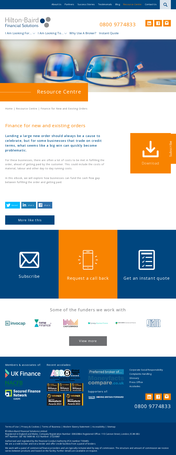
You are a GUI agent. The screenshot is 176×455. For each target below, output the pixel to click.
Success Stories (86, 4)
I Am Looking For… (18, 33)
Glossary (134, 378)
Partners (69, 4)
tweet (15, 205)
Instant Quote (109, 33)
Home (9, 108)
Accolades (134, 386)
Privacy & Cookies (30, 426)
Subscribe (170, 149)
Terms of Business (51, 426)
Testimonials (105, 4)
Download (150, 163)
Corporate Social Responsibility (146, 369)
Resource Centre (132, 4)
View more (88, 341)
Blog (117, 4)
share (31, 205)
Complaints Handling (140, 373)
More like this (30, 220)
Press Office (136, 382)
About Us (57, 4)
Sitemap (111, 426)
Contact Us (151, 4)
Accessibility (98, 426)
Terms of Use (12, 426)
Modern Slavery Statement (76, 426)
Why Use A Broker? (82, 33)
